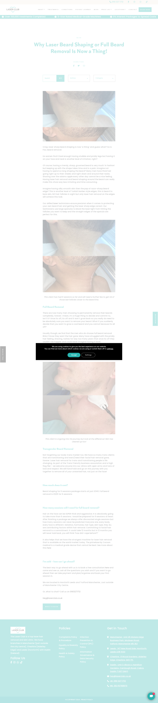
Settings (88, 355)
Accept (74, 355)
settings (110, 349)
